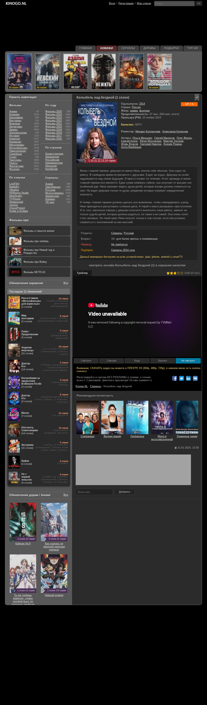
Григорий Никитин (151, 144)
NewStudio (15, 195)
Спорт (13, 156)
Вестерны (15, 120)
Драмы (13, 129)
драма (134, 110)
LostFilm (14, 183)
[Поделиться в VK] (195, 378)
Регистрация (126, 3)
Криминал (15, 141)
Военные (14, 123)
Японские (51, 165)
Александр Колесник (175, 131)
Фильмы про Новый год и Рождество (38, 251)
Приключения (17, 150)
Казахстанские (54, 153)
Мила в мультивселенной (162, 438)
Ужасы (13, 163)
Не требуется (119, 244)
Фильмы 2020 (53, 126)
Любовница (137, 436)
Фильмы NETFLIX (34, 272)
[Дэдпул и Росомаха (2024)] (75, 71)
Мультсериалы (54, 193)
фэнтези (144, 110)
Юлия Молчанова (150, 140)
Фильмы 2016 (53, 138)
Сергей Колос (129, 140)
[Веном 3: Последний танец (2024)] (131, 71)
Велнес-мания (112, 436)
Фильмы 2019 (53, 129)
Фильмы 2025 (53, 111)
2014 (142, 103)
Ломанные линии (187, 436)
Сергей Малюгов (164, 137)
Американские (54, 162)
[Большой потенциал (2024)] (159, 71)
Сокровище (87, 436)
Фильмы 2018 (53, 132)
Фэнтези (14, 169)
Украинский (16, 201)
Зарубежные (52, 186)
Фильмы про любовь (36, 241)
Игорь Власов (129, 144)
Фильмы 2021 (53, 123)
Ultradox (14, 189)
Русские (129, 233)
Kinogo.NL (82, 386)
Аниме (13, 111)
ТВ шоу (49, 202)
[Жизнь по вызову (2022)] (19, 71)
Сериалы (116, 233)
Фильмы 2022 (53, 120)
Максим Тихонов (173, 140)
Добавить (124, 491)
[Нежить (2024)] (103, 71)
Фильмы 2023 (53, 117)
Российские (52, 159)
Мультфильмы (18, 147)
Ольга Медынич (142, 137)
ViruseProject (17, 207)
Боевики (14, 114)
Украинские (52, 156)
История (14, 135)
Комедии (14, 138)
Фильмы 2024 (53, 114)
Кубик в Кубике (18, 211)
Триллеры (15, 160)
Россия (136, 107)
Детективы (15, 126)
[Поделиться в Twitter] (181, 378)
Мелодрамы (16, 144)
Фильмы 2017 (53, 135)
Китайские (51, 168)
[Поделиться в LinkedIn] (188, 378)
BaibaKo (14, 186)
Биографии (16, 117)
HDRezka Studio (19, 192)
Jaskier (13, 204)
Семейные (15, 153)
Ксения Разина (173, 144)
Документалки (18, 132)
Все (65, 282)
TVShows (15, 198)
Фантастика (16, 166)
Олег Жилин (184, 137)
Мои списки (144, 3)
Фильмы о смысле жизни (38, 230)
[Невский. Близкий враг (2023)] (47, 71)
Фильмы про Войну (35, 261)
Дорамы (50, 199)
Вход (112, 3)
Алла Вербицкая (131, 147)
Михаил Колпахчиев (147, 131)
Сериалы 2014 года (123, 250)
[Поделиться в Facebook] (174, 378)
